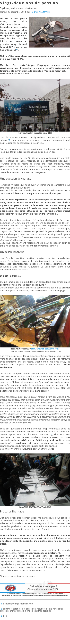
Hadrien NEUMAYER (40, 11)
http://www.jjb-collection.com (44, 348)
